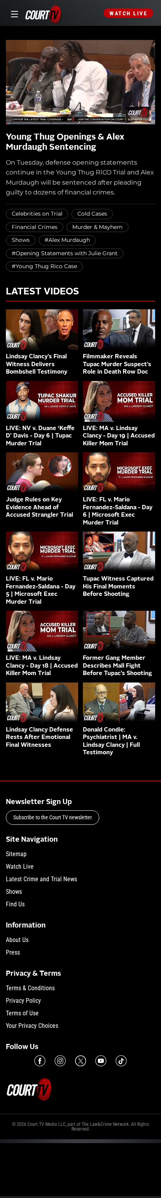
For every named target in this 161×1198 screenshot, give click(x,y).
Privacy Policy (23, 1000)
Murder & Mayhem (97, 227)
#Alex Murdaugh (67, 240)
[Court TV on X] (80, 1060)
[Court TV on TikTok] (121, 1060)
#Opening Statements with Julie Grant (65, 253)
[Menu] (13, 13)
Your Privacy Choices (32, 1025)
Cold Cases (92, 214)
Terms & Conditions (30, 988)
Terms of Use (22, 1013)
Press (13, 952)
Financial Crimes (34, 227)
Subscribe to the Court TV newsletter (52, 817)
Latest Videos (42, 292)
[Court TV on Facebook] (39, 1060)
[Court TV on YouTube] (100, 1060)
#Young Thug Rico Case (44, 266)
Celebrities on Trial (37, 214)
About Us (17, 940)
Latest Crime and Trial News (41, 879)
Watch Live (128, 13)
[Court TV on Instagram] (60, 1060)
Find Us (15, 904)
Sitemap (16, 854)
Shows (21, 240)
